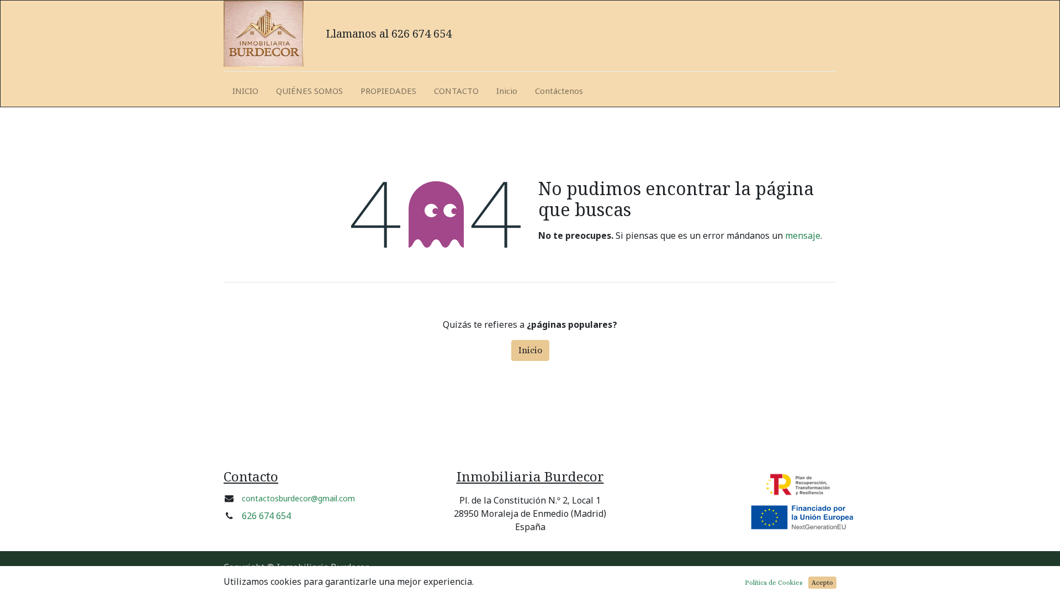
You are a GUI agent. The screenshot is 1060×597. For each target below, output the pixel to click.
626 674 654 (266, 515)
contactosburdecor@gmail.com (298, 499)
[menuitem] (245, 91)
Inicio (530, 350)
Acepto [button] (822, 582)
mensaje (802, 235)
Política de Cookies (774, 582)
